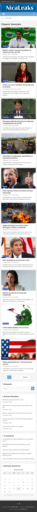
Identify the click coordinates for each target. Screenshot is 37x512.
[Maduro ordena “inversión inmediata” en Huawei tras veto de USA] (18, 37)
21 (27, 485)
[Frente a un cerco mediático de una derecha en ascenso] (18, 72)
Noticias (5, 46)
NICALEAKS (15, 507)
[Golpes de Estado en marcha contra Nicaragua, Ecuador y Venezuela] (18, 213)
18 (14, 485)
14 (27, 482)
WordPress (24, 509)
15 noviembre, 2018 (8, 89)
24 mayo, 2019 (7, 54)
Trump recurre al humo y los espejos (13, 426)
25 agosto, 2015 (7, 195)
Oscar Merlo (15, 54)
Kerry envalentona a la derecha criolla (16, 260)
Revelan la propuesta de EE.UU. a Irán (13, 400)
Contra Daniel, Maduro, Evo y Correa (15, 327)
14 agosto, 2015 (7, 366)
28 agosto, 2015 (7, 160)
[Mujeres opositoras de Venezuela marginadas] (18, 280)
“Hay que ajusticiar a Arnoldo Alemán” (19, 450)
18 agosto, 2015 (7, 297)
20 (23, 485)
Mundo (5, 186)
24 (9, 489)
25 (14, 489)
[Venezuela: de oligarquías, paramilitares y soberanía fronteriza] (18, 143)
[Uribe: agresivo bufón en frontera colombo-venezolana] (18, 178)
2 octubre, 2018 (7, 125)
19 (18, 485)
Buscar (32, 388)
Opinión (5, 152)
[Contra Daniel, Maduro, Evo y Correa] (18, 315)
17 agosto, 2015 (7, 329)
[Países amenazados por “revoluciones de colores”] (18, 349)
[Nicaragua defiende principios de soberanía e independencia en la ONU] (18, 109)
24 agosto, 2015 (7, 229)
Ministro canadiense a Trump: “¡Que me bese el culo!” (18, 413)
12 (18, 482)
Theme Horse (30, 507)
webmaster (15, 160)
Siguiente (25, 377)
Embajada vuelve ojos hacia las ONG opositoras (20, 459)
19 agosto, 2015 (7, 262)
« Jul (9, 495)
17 (9, 485)
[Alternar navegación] (3, 14)
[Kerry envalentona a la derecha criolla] (18, 247)
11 (14, 482)
